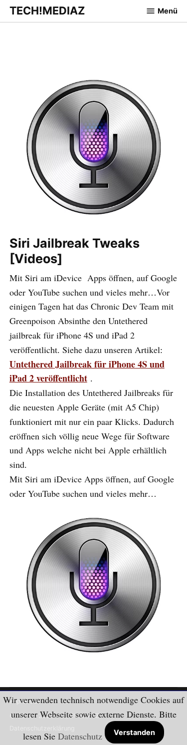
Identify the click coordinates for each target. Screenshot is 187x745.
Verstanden (134, 732)
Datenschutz (80, 736)
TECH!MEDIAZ (47, 10)
